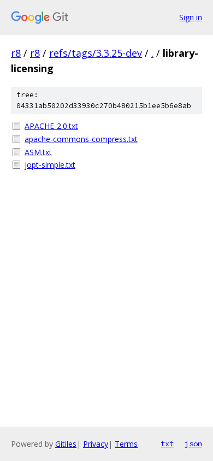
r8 (16, 53)
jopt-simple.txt (50, 164)
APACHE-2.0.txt (51, 126)
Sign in (190, 17)
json (193, 443)
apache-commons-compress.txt (81, 139)
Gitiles (65, 444)
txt (167, 443)
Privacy (95, 444)
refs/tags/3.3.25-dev (95, 53)
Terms (126, 444)
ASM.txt (38, 152)
